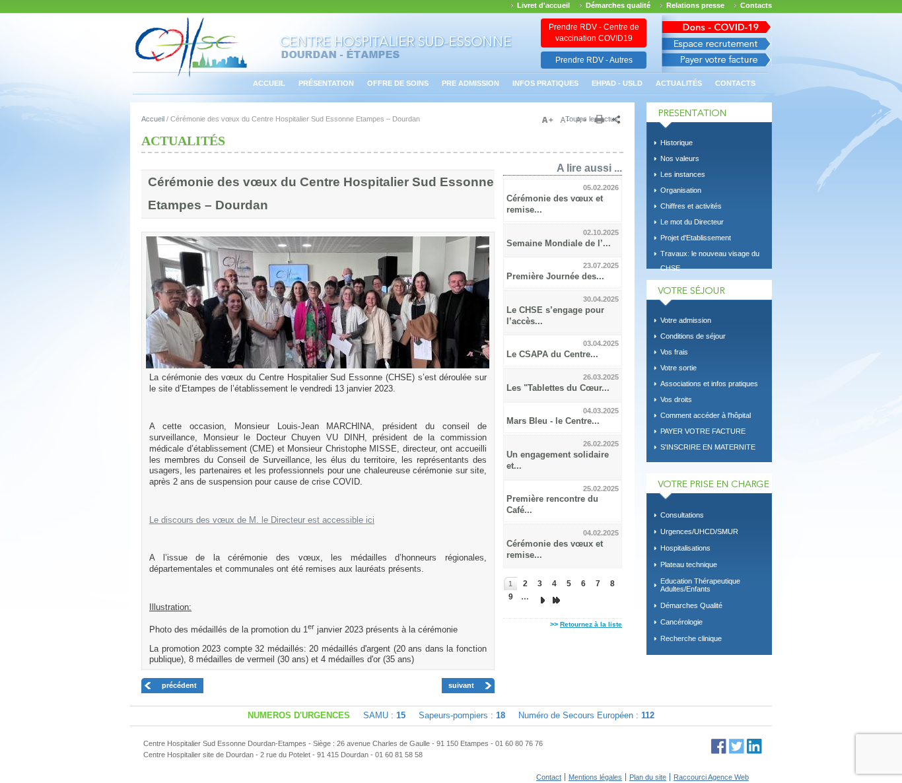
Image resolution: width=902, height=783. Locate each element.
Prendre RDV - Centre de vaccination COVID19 (594, 32)
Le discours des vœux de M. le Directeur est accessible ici (261, 520)
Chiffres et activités (691, 206)
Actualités (679, 83)
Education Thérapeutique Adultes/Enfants (700, 585)
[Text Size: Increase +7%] (550, 120)
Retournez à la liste (591, 624)
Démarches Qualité (691, 605)
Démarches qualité (618, 5)
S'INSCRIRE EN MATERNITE (707, 447)
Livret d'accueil (543, 5)
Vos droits (676, 399)
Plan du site (647, 777)
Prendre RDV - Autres (594, 60)
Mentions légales (595, 777)
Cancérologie (681, 622)
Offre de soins (398, 83)
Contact (548, 777)
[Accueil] (191, 76)
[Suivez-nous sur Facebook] (719, 746)
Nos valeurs (679, 158)
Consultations (682, 515)
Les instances (682, 174)
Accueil (269, 83)
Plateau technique (688, 564)
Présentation (326, 83)
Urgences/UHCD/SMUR (699, 531)
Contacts (756, 5)
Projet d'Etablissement (695, 238)
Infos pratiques (545, 83)
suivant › (539, 596)
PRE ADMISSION (470, 83)
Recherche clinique (691, 638)
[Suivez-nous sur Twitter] (736, 746)
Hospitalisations (685, 548)
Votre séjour (709, 293)
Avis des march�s (717, 24)
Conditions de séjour (693, 336)
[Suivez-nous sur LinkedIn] (754, 746)
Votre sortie (678, 368)
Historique (676, 143)
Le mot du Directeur (692, 222)
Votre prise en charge (709, 486)
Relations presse (695, 5)
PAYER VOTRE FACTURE (703, 431)
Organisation (680, 190)
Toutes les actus (591, 119)
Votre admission (685, 320)
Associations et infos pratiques (709, 384)
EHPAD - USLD (617, 83)
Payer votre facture (717, 63)
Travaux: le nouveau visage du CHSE (709, 255)
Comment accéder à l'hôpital (705, 415)
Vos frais (674, 352)
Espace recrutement (717, 43)
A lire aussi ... (589, 168)
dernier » (554, 596)
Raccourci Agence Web (711, 777)
